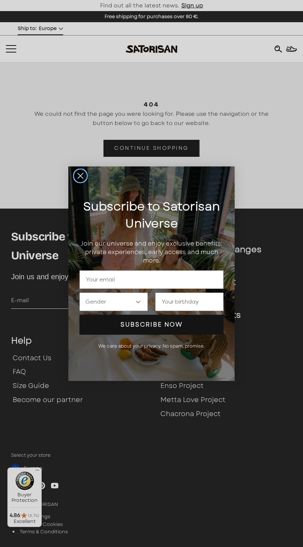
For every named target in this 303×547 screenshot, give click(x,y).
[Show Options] (138, 302)
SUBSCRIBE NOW (151, 324)
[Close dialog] (80, 175)
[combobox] (110, 302)
